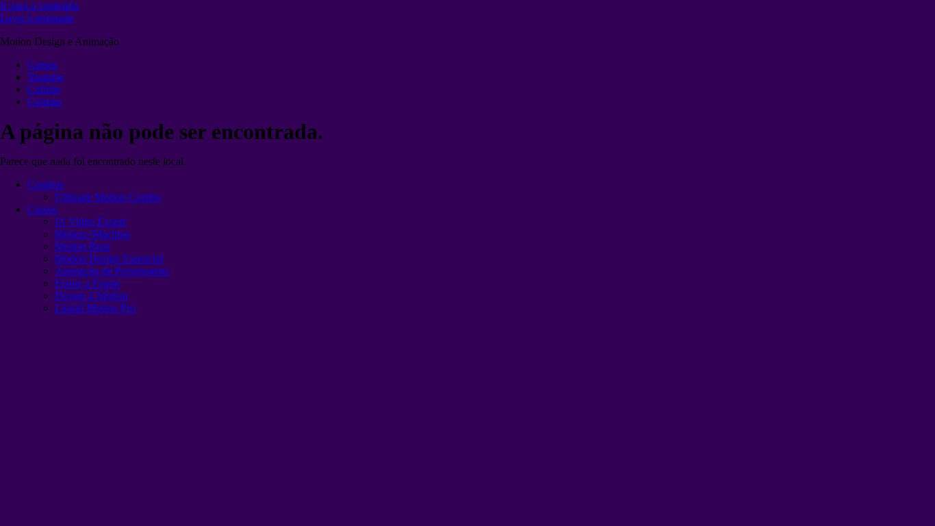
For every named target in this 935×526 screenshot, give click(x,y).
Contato (44, 102)
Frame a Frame (87, 283)
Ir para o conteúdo (39, 6)
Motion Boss (82, 246)
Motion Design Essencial (109, 258)
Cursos (42, 65)
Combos (45, 184)
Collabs (43, 89)
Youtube (45, 77)
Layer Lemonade (37, 18)
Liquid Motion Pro (95, 308)
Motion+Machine (92, 234)
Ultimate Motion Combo (108, 197)
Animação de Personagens (112, 271)
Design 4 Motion (91, 295)
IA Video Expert (90, 221)
